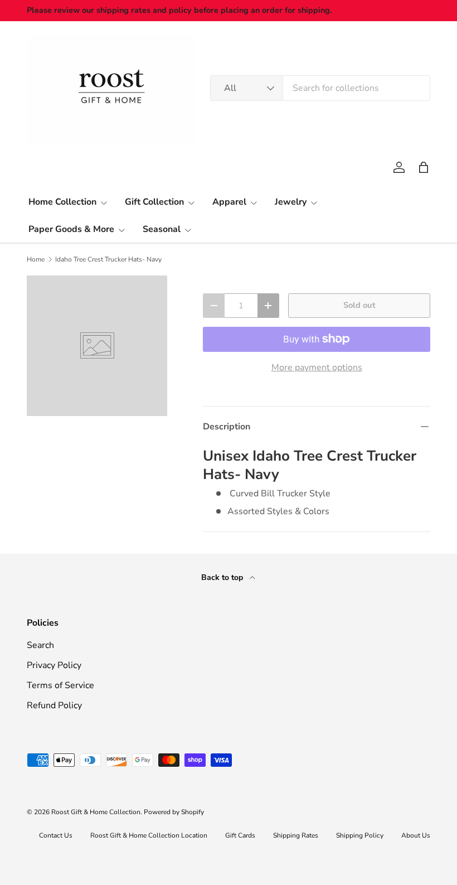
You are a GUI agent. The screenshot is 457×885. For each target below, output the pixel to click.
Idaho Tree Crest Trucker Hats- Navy (108, 259)
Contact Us (55, 835)
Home (36, 259)
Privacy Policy (54, 665)
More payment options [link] (316, 367)
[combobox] (320, 88)
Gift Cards (240, 835)
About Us (415, 835)
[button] (423, 167)
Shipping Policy (359, 835)
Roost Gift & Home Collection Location (148, 835)
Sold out (359, 305)
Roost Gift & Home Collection (95, 811)
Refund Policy (54, 705)
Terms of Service (60, 685)
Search (40, 645)
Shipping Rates (295, 835)
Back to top (223, 577)
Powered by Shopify (174, 811)
